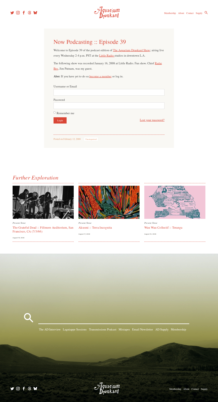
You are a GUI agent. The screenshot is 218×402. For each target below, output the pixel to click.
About (181, 13)
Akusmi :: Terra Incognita (95, 227)
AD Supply (162, 329)
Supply (199, 13)
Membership (170, 13)
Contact (190, 13)
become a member (100, 76)
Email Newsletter (142, 329)
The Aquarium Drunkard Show (131, 50)
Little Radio (106, 55)
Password (59, 100)
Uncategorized (91, 139)
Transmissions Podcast (102, 329)
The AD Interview (50, 329)
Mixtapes (124, 329)
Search (206, 12)
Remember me (65, 113)
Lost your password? (152, 120)
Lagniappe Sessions (75, 329)
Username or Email (65, 86)
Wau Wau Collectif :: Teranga (163, 227)
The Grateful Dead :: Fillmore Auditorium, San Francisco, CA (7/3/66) (43, 229)
